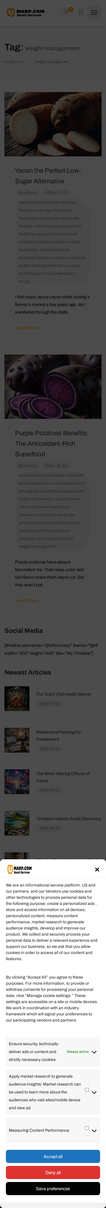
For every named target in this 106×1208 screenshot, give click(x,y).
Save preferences (53, 1188)
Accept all (53, 1156)
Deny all (53, 1172)
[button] (97, 869)
